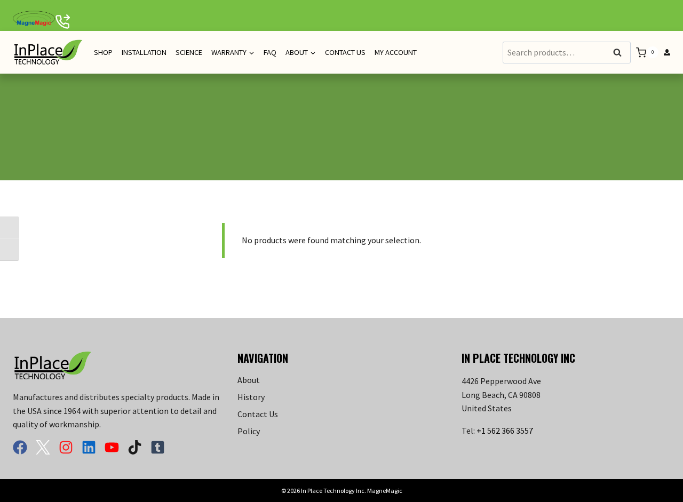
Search (620, 53)
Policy (248, 431)
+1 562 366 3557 (504, 430)
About (248, 379)
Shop (103, 52)
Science (189, 52)
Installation (144, 52)
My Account (396, 52)
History (251, 397)
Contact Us (345, 52)
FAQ (270, 52)
